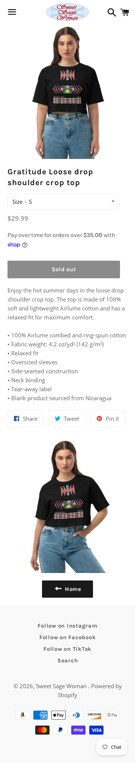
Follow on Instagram (67, 625)
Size (17, 201)
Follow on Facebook (67, 637)
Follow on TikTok (68, 649)
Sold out (64, 269)
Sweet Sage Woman (62, 686)
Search (67, 660)
